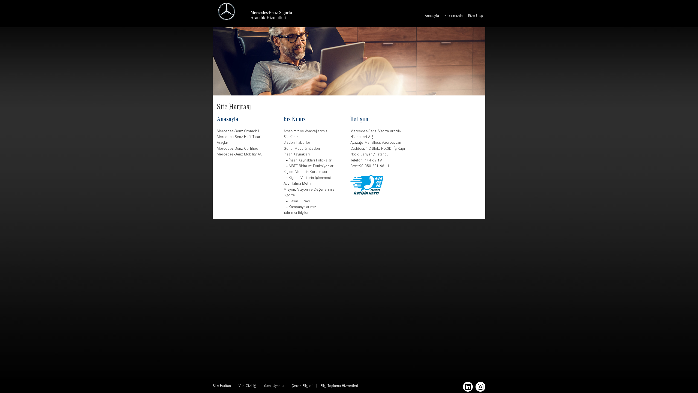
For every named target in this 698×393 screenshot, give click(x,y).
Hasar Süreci (299, 202)
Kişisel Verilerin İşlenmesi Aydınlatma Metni (307, 181)
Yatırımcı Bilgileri (296, 213)
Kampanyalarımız (302, 207)
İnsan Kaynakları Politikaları (310, 161)
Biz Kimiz (291, 137)
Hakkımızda (453, 16)
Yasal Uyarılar (274, 386)
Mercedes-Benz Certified (237, 149)
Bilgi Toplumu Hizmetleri (339, 386)
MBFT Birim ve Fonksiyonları (311, 166)
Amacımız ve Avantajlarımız (305, 132)
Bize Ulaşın (476, 16)
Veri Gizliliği (248, 386)
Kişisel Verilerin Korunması (305, 172)
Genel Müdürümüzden (302, 149)
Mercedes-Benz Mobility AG (240, 155)
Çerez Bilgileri (302, 386)
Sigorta (289, 196)
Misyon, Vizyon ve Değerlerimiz (309, 190)
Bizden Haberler (297, 143)
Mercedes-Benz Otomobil (238, 132)
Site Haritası (222, 386)
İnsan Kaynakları (297, 155)
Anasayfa (432, 16)
